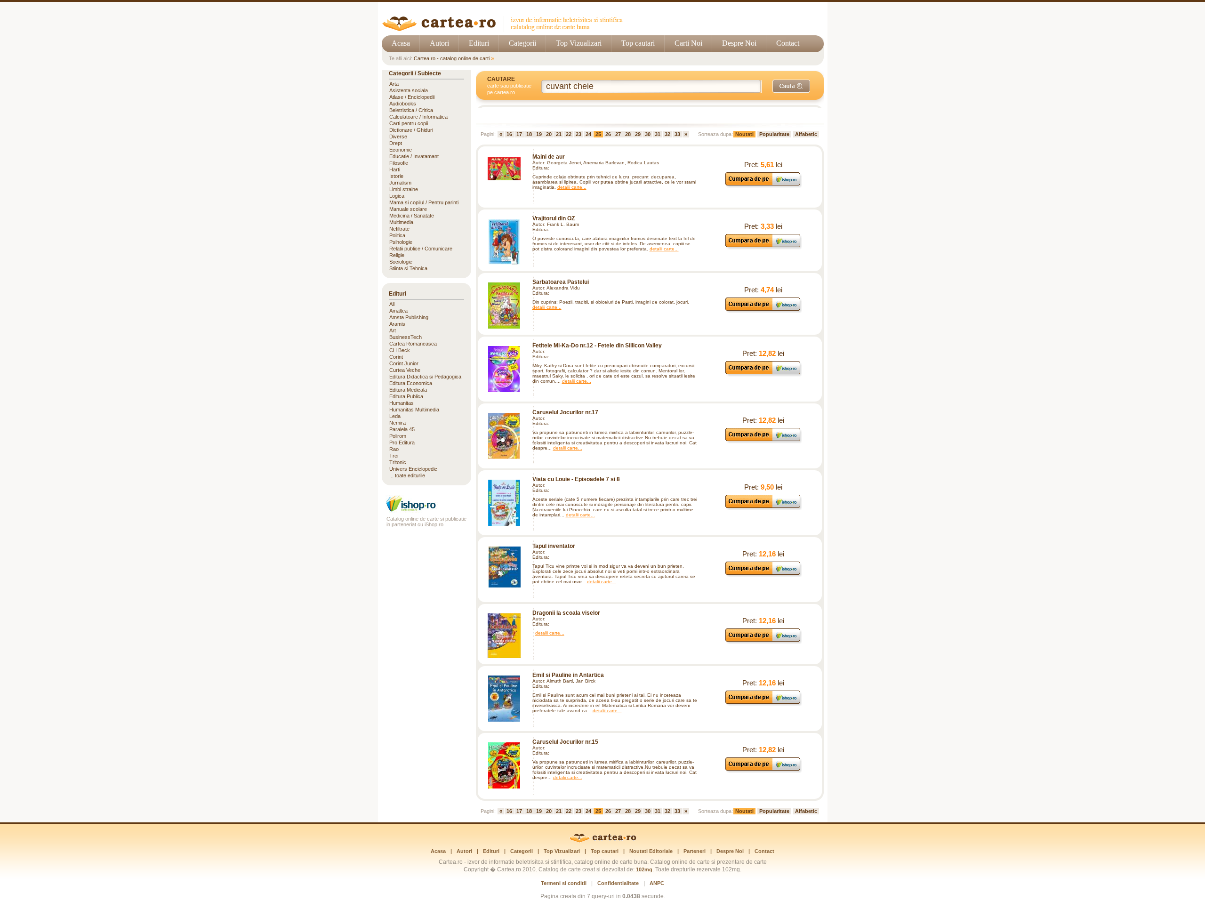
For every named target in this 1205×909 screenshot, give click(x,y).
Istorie (396, 176)
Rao (394, 449)
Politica (397, 235)
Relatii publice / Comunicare (420, 248)
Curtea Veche (404, 370)
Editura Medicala (408, 390)
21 (559, 134)
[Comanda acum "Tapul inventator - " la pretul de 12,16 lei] (763, 575)
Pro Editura (402, 442)
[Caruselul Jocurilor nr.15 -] (504, 765)
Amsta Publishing (408, 317)
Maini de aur (548, 156)
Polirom (397, 436)
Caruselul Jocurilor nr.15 (565, 742)
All (391, 304)
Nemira (397, 423)
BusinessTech (405, 337)
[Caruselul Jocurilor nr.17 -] (504, 436)
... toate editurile (407, 475)
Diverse (398, 136)
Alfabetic (806, 134)
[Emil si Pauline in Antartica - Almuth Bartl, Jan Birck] (504, 699)
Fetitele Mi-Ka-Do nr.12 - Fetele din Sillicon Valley (597, 345)
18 (529, 134)
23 (578, 134)
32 (667, 134)
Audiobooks (402, 103)
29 (638, 134)
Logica (396, 196)
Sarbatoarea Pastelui (560, 282)
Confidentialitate (618, 883)
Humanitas (401, 403)
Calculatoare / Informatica (418, 117)
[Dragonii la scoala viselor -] (504, 635)
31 (657, 134)
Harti (394, 169)
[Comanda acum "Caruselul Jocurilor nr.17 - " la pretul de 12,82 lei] (763, 441)
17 (519, 134)
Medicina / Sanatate (411, 215)
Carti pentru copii (408, 123)
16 (509, 134)
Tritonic (397, 462)
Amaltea (398, 311)
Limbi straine (403, 189)
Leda (395, 416)
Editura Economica (410, 383)
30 (648, 134)
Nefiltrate (399, 229)
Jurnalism (400, 182)
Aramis (397, 324)
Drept (395, 143)
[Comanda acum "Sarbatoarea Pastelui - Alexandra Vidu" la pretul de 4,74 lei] (763, 310)
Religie (396, 255)
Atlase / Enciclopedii (411, 97)
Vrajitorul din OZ (553, 218)
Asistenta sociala (408, 90)
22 (568, 134)
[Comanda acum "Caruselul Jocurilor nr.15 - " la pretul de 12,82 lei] (763, 770)
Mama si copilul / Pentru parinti (423, 202)
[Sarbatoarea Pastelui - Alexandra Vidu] (504, 305)
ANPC (657, 883)
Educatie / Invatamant (414, 156)
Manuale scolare (408, 209)
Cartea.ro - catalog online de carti (452, 58)
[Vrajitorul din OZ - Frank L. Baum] (504, 242)
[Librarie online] (426, 511)
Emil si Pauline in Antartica (568, 675)
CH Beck (399, 350)
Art (392, 330)
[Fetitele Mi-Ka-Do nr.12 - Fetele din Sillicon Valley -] (504, 369)
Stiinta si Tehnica (408, 268)
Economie (400, 150)
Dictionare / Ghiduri (411, 130)
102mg (644, 869)
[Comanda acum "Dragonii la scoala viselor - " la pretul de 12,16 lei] (763, 641)
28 (628, 134)
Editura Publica (406, 396)
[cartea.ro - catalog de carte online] (506, 29)
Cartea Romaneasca (413, 343)
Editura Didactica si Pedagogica (425, 376)
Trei (393, 456)
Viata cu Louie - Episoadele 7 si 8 (576, 479)
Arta (394, 84)
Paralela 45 (402, 429)
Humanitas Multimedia (414, 409)
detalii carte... (571, 187)
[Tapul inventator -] (504, 567)
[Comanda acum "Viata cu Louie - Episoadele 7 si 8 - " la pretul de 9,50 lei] (763, 508)
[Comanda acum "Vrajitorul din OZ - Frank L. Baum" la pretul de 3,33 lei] (763, 247)
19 (539, 134)
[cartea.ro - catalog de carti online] (602, 841)
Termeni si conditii (563, 883)
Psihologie (400, 242)
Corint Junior (403, 363)
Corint (396, 357)
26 (608, 134)
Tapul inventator (553, 546)
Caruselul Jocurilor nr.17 (565, 412)
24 (588, 134)
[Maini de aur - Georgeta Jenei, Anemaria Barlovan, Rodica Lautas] (504, 168)
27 (618, 134)
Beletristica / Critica (411, 110)
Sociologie (400, 262)
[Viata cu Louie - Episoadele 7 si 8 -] (504, 503)
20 (549, 134)
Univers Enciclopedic (413, 469)
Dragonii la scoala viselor (566, 613)
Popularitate (774, 134)
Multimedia (401, 222)
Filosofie (398, 163)
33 (677, 134)
